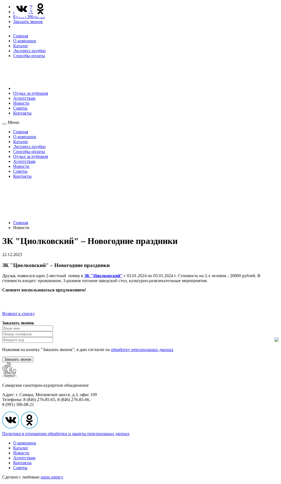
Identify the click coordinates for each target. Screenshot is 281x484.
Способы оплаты (29, 55)
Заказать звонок (28, 21)
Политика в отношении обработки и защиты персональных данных (66, 433)
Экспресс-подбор (29, 50)
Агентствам (24, 98)
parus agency (52, 477)
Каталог (20, 45)
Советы (20, 108)
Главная (20, 36)
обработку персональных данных (142, 349)
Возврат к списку (18, 313)
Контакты (22, 113)
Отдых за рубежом (30, 93)
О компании (24, 40)
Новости (21, 103)
